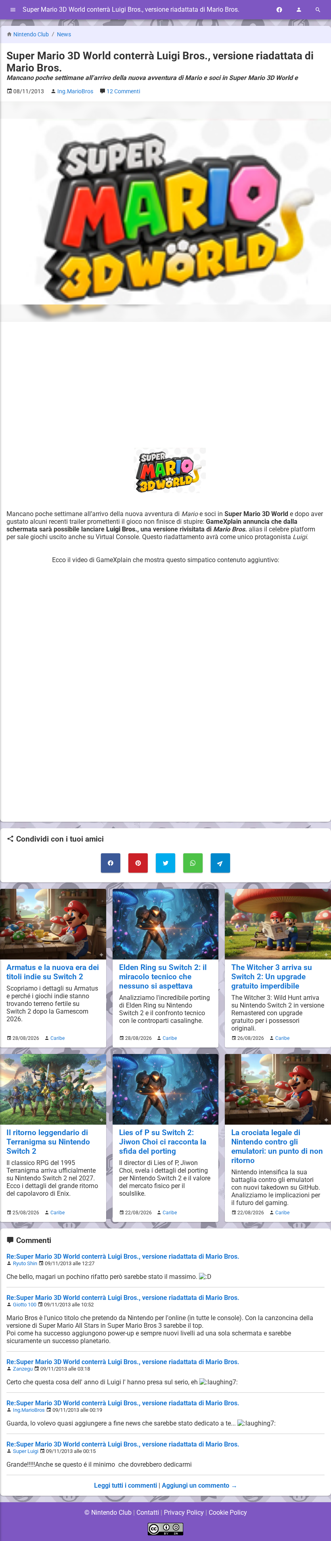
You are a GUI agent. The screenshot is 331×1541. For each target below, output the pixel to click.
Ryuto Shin (25, 1263)
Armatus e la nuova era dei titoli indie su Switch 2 (52, 972)
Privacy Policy (184, 1512)
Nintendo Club (31, 34)
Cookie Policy (228, 1512)
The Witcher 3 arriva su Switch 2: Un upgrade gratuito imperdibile (271, 977)
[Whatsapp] (193, 863)
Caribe (57, 1038)
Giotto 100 (24, 1305)
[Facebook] (279, 10)
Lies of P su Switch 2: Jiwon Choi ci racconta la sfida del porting (162, 1142)
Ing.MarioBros (29, 1410)
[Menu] (13, 10)
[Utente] (298, 10)
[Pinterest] (138, 863)
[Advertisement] (165, 384)
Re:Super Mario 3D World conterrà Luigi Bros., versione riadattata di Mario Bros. (122, 1256)
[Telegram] (220, 863)
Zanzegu (23, 1369)
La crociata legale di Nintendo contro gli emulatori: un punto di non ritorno (277, 1146)
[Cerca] (318, 10)
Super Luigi (25, 1451)
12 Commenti (123, 91)
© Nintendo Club (108, 1512)
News (64, 34)
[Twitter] (165, 863)
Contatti (147, 1512)
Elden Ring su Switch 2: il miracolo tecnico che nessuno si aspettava (163, 977)
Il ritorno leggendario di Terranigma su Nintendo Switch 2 (48, 1142)
